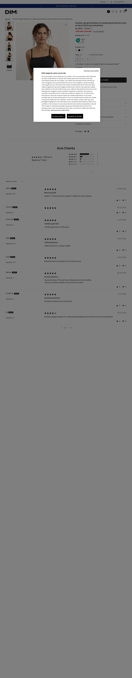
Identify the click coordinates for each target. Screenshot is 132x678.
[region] (66, 95)
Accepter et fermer (75, 116)
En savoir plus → (58, 116)
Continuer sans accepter (91, 71)
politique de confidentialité (60, 110)
